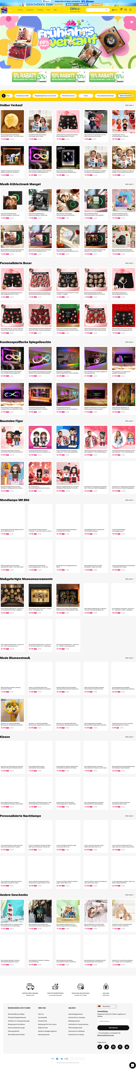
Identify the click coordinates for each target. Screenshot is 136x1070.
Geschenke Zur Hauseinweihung (78, 1024)
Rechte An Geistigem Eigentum (47, 1031)
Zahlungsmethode (13, 1031)
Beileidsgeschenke (74, 1021)
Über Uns (42, 1008)
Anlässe (72, 1008)
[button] (4, 96)
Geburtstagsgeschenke (75, 1014)
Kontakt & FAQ (42, 1021)
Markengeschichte (43, 1034)
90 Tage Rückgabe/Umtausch (17, 1017)
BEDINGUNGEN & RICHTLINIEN (19, 1008)
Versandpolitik (42, 1017)
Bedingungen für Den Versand (47, 1024)
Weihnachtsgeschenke (75, 1027)
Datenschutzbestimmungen (16, 1027)
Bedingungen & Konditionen (16, 1024)
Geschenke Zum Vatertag (76, 1034)
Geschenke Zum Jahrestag (76, 1017)
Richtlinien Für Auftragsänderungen (19, 1021)
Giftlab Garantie (43, 1027)
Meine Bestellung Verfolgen (16, 1014)
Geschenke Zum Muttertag (76, 1031)
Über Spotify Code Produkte (16, 1034)
